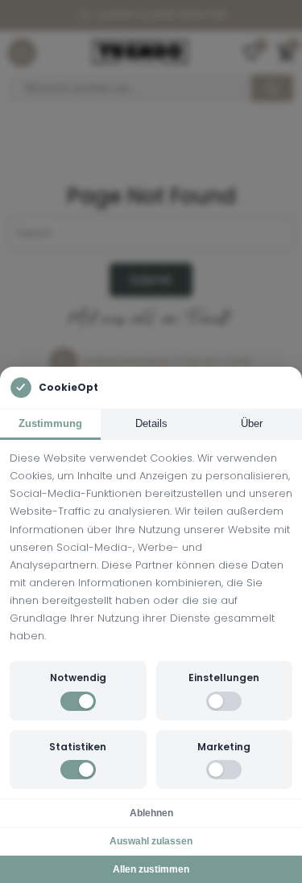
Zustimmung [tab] (50, 423)
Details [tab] (151, 423)
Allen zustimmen (151, 869)
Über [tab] (252, 423)
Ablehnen (151, 813)
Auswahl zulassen (151, 841)
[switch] (78, 701)
